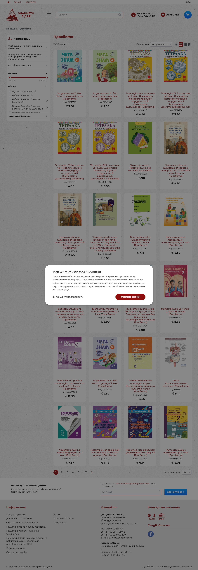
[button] (68, 297)
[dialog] (99, 285)
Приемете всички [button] (130, 297)
